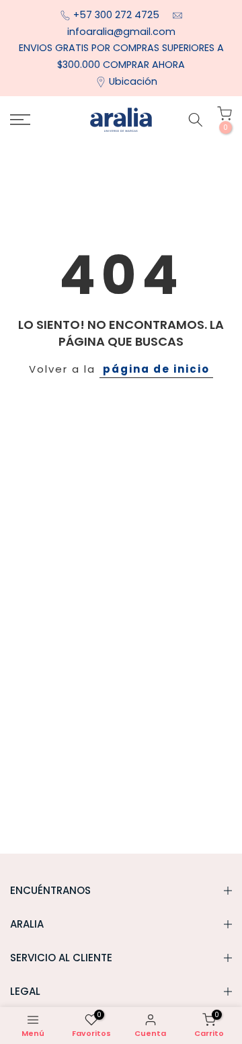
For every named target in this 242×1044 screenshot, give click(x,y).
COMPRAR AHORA (144, 64)
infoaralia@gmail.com (121, 31)
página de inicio (156, 369)
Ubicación (133, 81)
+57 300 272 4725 (117, 15)
